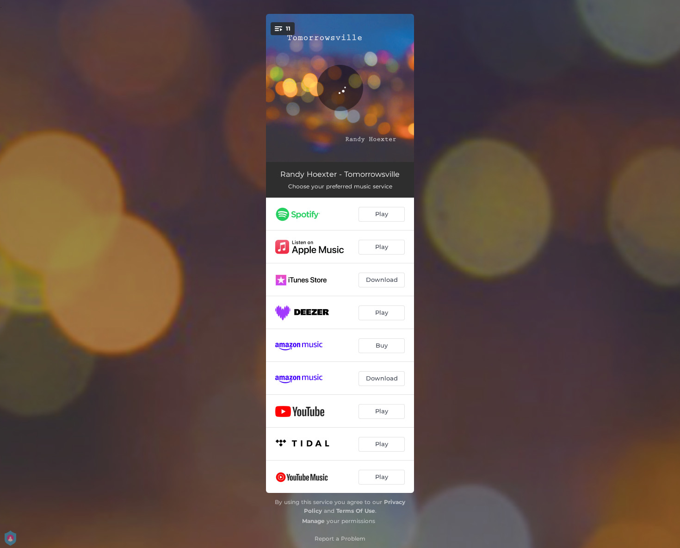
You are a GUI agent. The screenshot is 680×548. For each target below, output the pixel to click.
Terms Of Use (355, 510)
